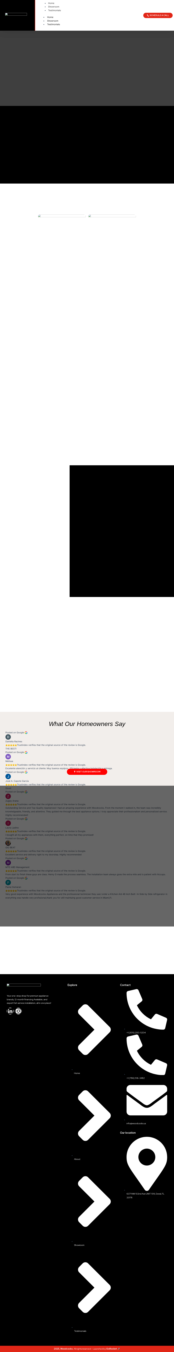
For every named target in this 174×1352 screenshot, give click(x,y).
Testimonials (54, 10)
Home (51, 3)
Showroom (53, 6)
